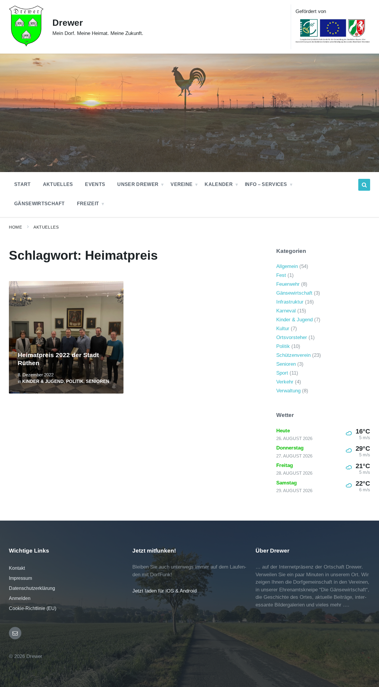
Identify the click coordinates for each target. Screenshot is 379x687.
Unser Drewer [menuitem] (137, 184)
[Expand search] (364, 185)
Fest (281, 275)
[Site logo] (26, 45)
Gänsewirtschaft (294, 293)
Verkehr (284, 382)
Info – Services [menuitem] (266, 184)
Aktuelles (46, 227)
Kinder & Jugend (43, 381)
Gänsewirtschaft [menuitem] (39, 203)
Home (15, 227)
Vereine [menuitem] (181, 184)
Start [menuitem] (22, 184)
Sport (282, 373)
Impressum (20, 578)
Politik (74, 381)
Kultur (282, 328)
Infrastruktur (289, 302)
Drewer (67, 23)
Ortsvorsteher (291, 337)
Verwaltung (288, 391)
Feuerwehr (288, 284)
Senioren (97, 381)
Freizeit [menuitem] (88, 203)
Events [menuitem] (95, 184)
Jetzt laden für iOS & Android (164, 591)
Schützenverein (293, 355)
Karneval (286, 311)
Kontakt (17, 568)
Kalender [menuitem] (219, 184)
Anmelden (19, 598)
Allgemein (287, 266)
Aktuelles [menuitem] (58, 184)
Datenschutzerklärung (32, 588)
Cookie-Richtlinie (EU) (32, 608)
